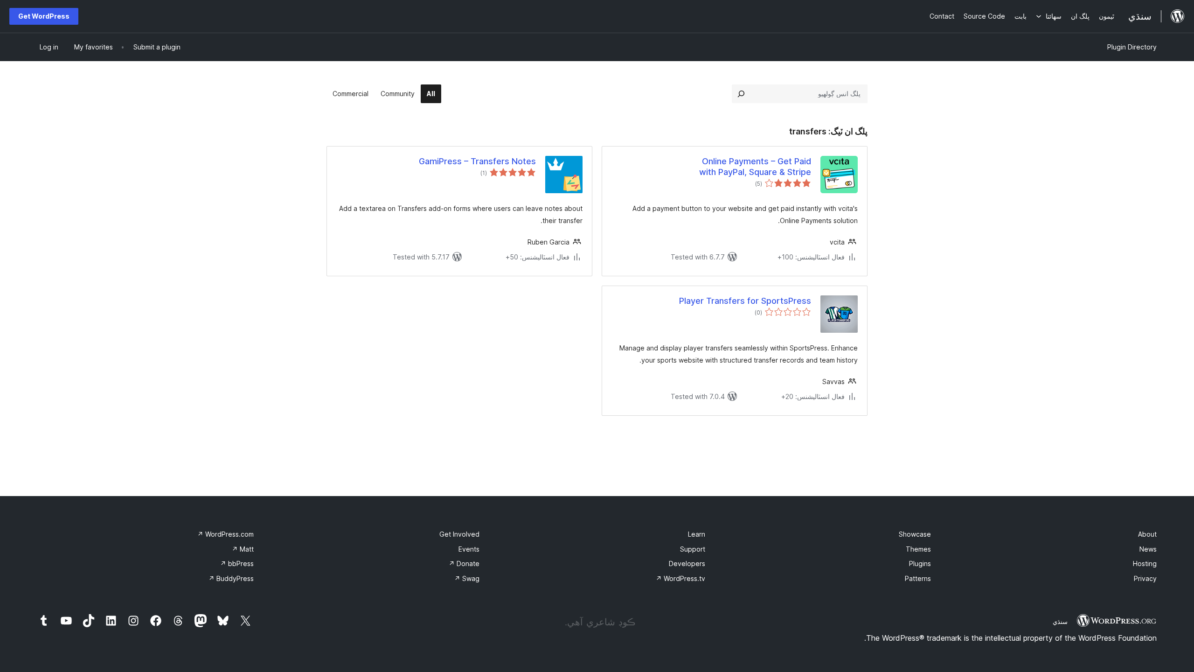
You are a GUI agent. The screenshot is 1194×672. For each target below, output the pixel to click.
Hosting (1145, 563)
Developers (687, 563)
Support (692, 549)
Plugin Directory (1132, 47)
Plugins (920, 563)
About (1147, 534)
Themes (918, 549)
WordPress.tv (680, 578)
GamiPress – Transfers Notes (477, 161)
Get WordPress (43, 16)
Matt (243, 549)
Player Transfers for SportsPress (745, 301)
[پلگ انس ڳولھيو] (741, 93)
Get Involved (459, 534)
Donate (464, 563)
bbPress (237, 563)
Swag (466, 578)
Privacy (1145, 578)
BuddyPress (231, 578)
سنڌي (1060, 621)
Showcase (915, 534)
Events (468, 549)
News (1148, 549)
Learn (696, 534)
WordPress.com (225, 534)
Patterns (918, 578)
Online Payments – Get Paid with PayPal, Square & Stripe (755, 166)
